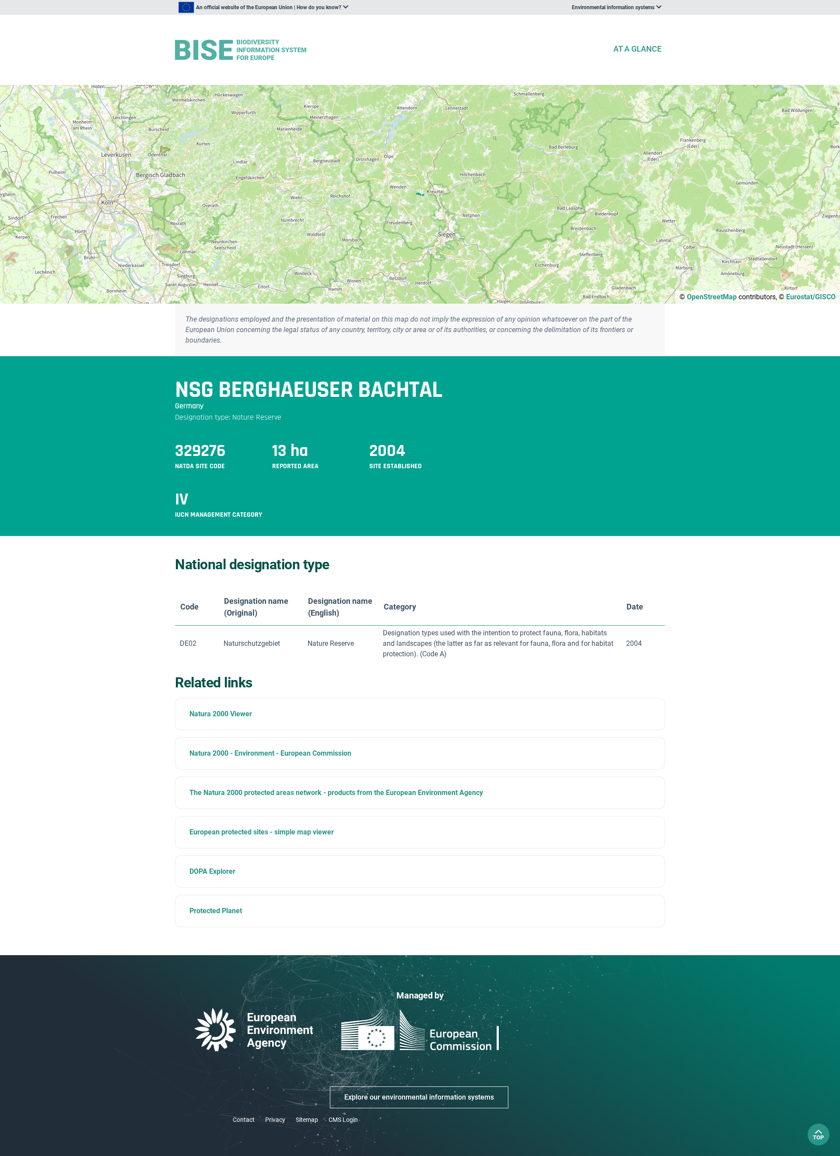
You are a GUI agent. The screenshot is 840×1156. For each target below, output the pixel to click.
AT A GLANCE (637, 48)
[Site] (390, 50)
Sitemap (307, 1119)
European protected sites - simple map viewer (261, 832)
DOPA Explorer (212, 871)
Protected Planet (215, 911)
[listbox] (263, 7)
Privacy (275, 1119)
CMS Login (343, 1119)
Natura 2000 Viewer (220, 714)
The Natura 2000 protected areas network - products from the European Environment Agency (336, 792)
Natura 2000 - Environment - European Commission (270, 753)
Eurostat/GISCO (811, 297)
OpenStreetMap (712, 297)
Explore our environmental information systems (419, 1097)
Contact (244, 1119)
